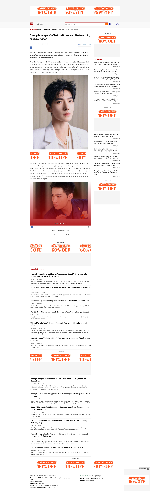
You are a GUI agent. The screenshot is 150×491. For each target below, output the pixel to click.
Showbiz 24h (54, 29)
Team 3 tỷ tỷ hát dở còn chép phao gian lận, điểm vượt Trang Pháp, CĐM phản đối (107, 79)
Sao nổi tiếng (69, 29)
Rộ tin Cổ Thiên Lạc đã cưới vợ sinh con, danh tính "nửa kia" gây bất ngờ (107, 136)
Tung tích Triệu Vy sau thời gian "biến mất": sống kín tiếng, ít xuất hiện (107, 144)
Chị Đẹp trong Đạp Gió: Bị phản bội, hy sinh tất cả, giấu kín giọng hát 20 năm (107, 151)
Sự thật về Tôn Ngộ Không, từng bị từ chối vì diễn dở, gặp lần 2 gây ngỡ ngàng (107, 166)
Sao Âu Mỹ (77, 29)
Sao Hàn (61, 29)
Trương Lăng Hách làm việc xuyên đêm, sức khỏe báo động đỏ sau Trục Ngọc (107, 72)
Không (68, 234)
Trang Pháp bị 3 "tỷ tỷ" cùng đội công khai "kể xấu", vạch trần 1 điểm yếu (107, 94)
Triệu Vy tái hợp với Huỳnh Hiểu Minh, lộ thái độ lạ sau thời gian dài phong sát (107, 64)
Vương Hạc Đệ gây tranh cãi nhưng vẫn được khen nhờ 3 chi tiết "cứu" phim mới (107, 158)
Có (54, 234)
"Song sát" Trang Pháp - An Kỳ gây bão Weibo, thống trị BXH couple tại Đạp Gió (107, 101)
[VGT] (31, 24)
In (90, 227)
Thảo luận (84, 44)
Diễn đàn (40, 24)
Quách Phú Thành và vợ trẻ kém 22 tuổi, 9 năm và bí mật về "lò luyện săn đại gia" (107, 86)
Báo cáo (89, 44)
